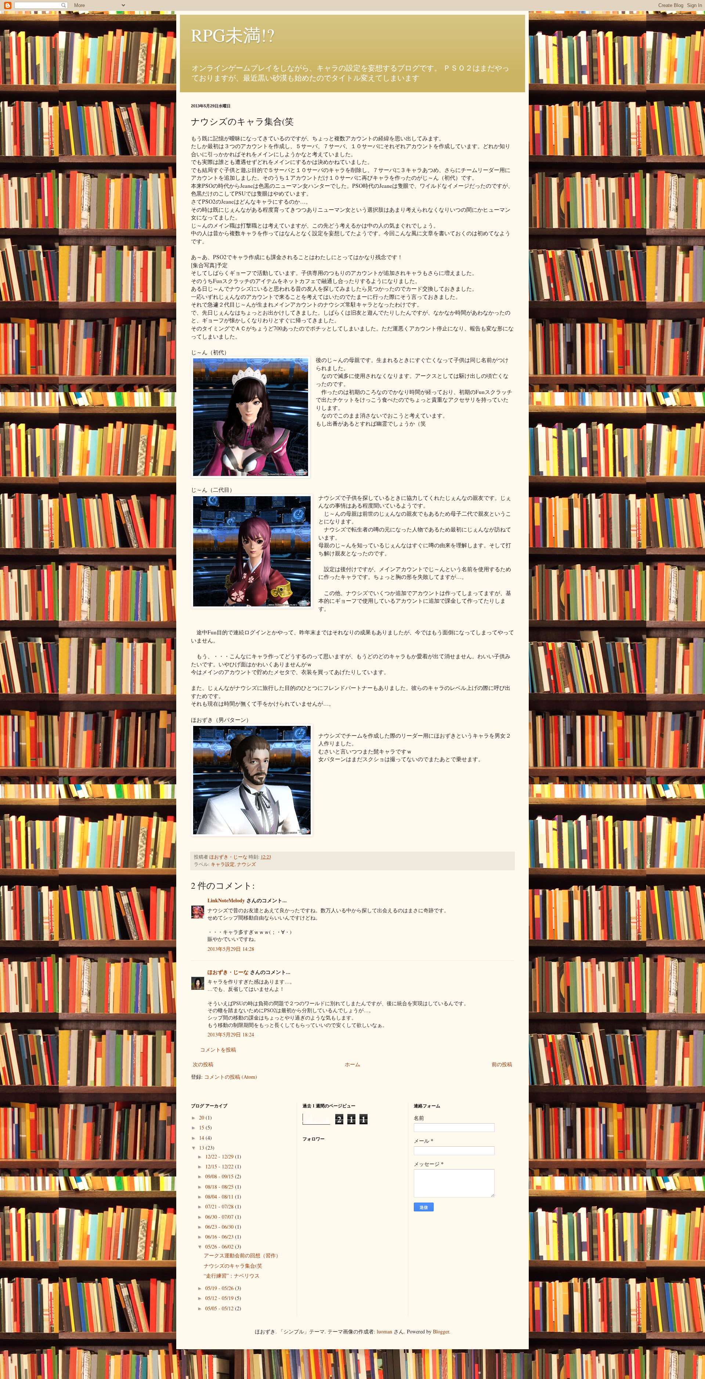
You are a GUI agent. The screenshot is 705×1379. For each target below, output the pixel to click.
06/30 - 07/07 (220, 1216)
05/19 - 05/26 (220, 1288)
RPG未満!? (232, 34)
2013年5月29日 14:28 (230, 948)
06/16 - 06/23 (220, 1236)
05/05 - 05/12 (220, 1308)
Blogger (441, 1331)
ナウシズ (246, 864)
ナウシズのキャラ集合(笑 (233, 1265)
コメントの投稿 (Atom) (230, 1076)
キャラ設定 (223, 864)
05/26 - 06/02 (220, 1246)
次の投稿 (203, 1064)
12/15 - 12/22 (220, 1166)
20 (202, 1117)
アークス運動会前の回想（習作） (242, 1255)
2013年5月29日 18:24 (230, 1034)
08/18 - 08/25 (220, 1186)
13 (202, 1147)
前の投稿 (502, 1064)
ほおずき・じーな (228, 972)
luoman (384, 1331)
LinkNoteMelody (226, 900)
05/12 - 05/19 (220, 1297)
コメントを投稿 (218, 1049)
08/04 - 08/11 (220, 1196)
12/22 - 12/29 (220, 1156)
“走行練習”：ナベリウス (232, 1275)
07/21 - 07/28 (220, 1206)
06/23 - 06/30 (220, 1226)
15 (202, 1127)
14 (202, 1137)
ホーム (352, 1064)
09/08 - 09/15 (220, 1176)
